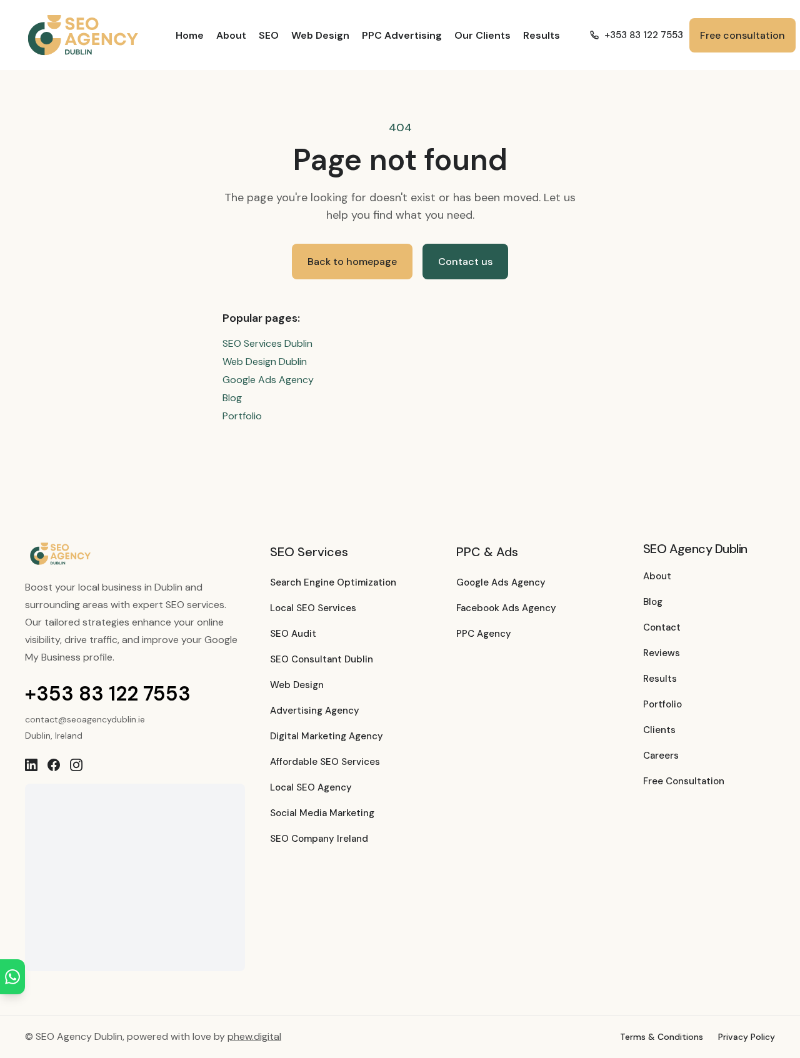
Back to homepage (352, 261)
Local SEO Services (313, 608)
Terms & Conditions (661, 1036)
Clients (659, 730)
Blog (232, 397)
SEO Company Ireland (319, 838)
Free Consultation (683, 781)
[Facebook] (54, 765)
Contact (662, 627)
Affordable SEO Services (325, 762)
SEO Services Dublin (267, 343)
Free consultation (742, 35)
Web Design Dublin (264, 361)
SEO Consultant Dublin (321, 659)
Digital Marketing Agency (326, 736)
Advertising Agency (314, 710)
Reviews (661, 653)
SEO (269, 35)
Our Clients (482, 35)
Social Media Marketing (322, 813)
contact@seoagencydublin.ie (85, 719)
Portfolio (242, 415)
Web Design (320, 35)
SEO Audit (293, 633)
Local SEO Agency (311, 787)
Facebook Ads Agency (506, 608)
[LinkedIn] (31, 765)
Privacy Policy (746, 1036)
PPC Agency (483, 633)
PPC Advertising (402, 35)
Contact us (465, 261)
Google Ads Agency (268, 379)
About (231, 35)
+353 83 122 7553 (643, 35)
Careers (661, 755)
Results (541, 35)
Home (190, 35)
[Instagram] (76, 765)
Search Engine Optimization (333, 582)
